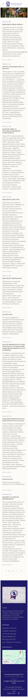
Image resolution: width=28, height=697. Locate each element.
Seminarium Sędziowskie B (12, 24)
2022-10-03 (6, 416)
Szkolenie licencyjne (10, 199)
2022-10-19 (6, 276)
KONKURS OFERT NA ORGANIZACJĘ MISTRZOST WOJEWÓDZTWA (11, 131)
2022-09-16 (6, 476)
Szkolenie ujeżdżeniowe (12, 278)
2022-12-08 (6, 22)
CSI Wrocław (7, 314)
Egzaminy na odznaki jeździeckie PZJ (10, 498)
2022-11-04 (6, 126)
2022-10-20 (6, 197)
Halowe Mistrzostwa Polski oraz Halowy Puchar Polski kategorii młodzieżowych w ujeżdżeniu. (13, 347)
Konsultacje (7, 479)
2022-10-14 (6, 312)
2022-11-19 (6, 64)
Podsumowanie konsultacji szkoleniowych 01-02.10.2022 (13, 420)
